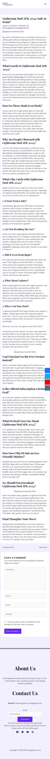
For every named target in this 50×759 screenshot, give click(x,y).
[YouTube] (28, 732)
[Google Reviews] (33, 732)
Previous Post (7, 547)
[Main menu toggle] (45, 4)
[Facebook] (17, 732)
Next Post (44, 547)
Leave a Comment (9, 26)
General (22, 26)
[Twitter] (22, 732)
